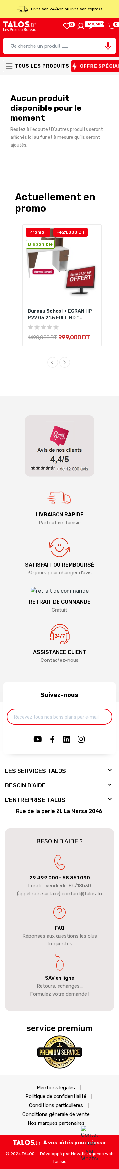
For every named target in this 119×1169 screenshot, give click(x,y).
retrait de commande (60, 602)
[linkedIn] (67, 739)
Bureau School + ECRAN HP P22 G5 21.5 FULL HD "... (60, 314)
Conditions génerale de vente (56, 1114)
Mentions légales (56, 1087)
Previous (52, 362)
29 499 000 (43, 878)
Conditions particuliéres (56, 1105)
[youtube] (38, 739)
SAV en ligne (59, 978)
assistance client (59, 652)
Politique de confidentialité (55, 1096)
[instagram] (81, 739)
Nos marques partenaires (56, 1123)
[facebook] (52, 739)
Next (65, 362)
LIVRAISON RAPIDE (60, 514)
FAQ (59, 928)
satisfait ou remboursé (59, 565)
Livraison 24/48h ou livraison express (67, 9)
